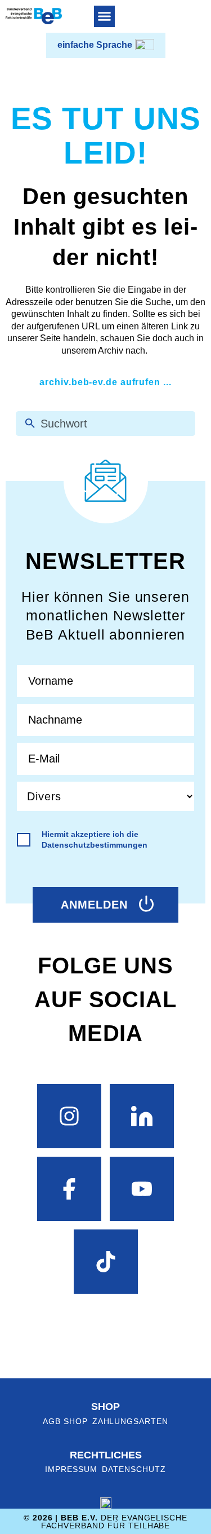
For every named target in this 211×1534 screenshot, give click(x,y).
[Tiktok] (106, 1261)
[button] (104, 16)
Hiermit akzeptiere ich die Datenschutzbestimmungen (94, 839)
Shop (105, 1406)
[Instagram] (69, 1116)
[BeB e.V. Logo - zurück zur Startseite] (34, 16)
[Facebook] (69, 1189)
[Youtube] (142, 1189)
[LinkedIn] (142, 1116)
